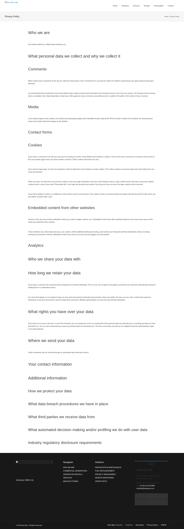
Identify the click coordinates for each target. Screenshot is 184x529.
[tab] (151, 464)
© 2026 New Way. (22, 525)
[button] (178, 6)
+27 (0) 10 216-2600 (147, 486)
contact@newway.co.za (145, 488)
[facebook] (16, 484)
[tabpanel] (151, 480)
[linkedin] (20, 484)
